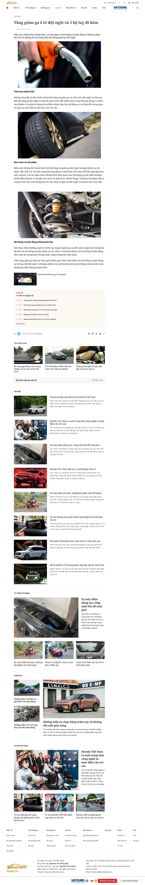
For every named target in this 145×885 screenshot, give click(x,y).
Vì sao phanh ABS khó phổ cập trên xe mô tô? (58, 816)
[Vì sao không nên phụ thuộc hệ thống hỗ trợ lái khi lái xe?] (30, 526)
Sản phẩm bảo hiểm (90, 835)
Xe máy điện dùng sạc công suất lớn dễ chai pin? (75, 445)
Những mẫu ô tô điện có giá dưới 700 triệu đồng (25, 700)
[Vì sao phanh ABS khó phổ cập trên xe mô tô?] (59, 802)
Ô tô (134, 835)
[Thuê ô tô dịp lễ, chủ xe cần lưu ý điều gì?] (59, 650)
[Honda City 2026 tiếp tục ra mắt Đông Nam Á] (30, 478)
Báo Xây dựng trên (27, 334)
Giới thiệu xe (122, 841)
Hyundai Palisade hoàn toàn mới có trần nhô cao (75, 541)
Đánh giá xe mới (53, 835)
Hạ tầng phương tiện (14, 841)
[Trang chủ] (7, 8)
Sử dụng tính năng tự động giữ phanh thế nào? (40, 300)
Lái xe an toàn (21, 746)
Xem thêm (20, 324)
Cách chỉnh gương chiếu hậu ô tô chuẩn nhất (39, 305)
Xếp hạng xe (51, 846)
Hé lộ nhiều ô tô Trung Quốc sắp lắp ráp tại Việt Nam (77, 565)
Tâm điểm (10, 851)
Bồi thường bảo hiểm (90, 841)
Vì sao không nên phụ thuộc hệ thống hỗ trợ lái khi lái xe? (76, 518)
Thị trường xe (30, 8)
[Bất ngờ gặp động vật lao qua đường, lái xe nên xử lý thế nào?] (28, 355)
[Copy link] (104, 334)
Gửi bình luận (97, 380)
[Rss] (95, 881)
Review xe (121, 835)
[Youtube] (91, 880)
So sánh (50, 841)
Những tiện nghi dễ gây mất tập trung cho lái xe (89, 367)
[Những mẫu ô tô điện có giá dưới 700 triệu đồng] (27, 688)
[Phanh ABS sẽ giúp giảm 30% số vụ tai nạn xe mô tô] (90, 802)
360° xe (17, 8)
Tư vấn (119, 846)
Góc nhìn (9, 846)
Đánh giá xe (45, 8)
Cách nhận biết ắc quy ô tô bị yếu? (52, 274)
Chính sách (10, 835)
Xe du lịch (31, 835)
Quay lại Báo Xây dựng (130, 881)
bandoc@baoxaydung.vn (101, 872)
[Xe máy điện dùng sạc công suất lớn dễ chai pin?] (30, 454)
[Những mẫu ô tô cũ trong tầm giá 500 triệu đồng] (27, 714)
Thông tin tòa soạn (107, 881)
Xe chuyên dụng (34, 841)
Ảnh (104, 8)
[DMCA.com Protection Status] (12, 871)
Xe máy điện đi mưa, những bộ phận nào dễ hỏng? (76, 493)
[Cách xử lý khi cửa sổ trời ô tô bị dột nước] (90, 650)
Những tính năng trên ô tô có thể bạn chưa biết (40, 310)
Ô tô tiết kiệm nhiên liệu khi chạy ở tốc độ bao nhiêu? (58, 367)
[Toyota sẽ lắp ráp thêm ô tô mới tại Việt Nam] (30, 406)
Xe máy (31, 846)
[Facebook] (87, 880)
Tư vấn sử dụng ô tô (24, 296)
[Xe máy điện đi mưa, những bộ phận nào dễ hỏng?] (30, 502)
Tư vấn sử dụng (22, 593)
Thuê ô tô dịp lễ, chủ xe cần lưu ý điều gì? (59, 664)
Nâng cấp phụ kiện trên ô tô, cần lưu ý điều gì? (40, 319)
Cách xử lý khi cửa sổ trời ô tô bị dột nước (90, 664)
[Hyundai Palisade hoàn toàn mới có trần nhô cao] (30, 550)
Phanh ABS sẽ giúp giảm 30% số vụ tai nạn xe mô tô (89, 816)
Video (95, 8)
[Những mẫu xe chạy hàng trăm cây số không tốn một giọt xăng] (74, 699)
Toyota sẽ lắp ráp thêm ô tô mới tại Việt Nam (73, 397)
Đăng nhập (135, 3)
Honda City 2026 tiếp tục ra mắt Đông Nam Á (73, 469)
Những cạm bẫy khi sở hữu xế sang (36, 314)
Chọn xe (18, 676)
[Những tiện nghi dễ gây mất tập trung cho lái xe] (90, 355)
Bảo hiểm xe (70, 8)
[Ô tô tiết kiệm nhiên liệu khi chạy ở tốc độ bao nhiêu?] (59, 355)
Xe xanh (84, 8)
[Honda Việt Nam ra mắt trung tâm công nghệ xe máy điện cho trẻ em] (30, 430)
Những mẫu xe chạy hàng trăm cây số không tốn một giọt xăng (72, 723)
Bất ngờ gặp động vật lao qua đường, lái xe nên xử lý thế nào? (27, 369)
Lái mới (58, 8)
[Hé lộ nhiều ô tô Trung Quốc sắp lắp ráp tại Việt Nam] (30, 574)
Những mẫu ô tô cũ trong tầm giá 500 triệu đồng (25, 726)
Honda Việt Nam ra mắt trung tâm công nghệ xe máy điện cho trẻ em (77, 422)
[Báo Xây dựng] (120, 8)
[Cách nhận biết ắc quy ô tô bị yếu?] (25, 279)
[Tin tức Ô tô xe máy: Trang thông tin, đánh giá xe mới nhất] (11, 2)
